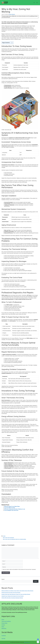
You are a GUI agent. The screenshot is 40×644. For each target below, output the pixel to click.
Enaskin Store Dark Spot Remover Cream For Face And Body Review (16, 594)
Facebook (4, 635)
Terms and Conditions (6, 621)
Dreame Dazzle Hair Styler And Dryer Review (11, 592)
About (3, 626)
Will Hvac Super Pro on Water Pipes (12, 506)
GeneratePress (27, 642)
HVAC (4, 536)
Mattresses (4, 628)
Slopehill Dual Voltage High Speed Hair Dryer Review (13, 596)
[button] (34, 2)
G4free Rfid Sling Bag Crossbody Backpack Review (12, 597)
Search (3, 579)
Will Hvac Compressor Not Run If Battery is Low (14, 509)
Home (3, 619)
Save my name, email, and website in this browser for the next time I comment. (19, 569)
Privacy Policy (4, 623)
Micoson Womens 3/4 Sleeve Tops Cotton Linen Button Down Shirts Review (17, 590)
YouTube (3, 638)
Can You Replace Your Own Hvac (11, 510)
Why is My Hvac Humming (8, 537)
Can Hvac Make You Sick (9, 507)
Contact (3, 624)
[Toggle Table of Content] (11, 43)
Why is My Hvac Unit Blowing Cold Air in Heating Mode (14, 539)
